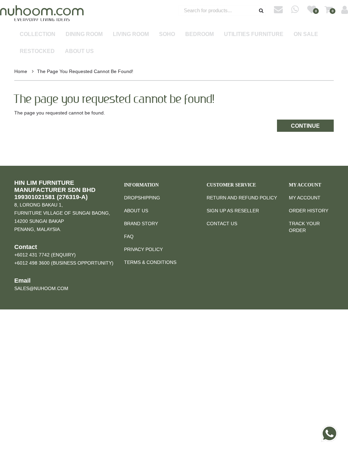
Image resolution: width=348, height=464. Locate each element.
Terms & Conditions (150, 262)
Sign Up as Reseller (233, 210)
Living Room (131, 34)
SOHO (167, 34)
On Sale (306, 34)
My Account (304, 197)
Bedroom (199, 34)
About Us (79, 51)
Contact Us (222, 223)
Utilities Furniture (253, 34)
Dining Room (84, 34)
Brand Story (141, 223)
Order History (308, 210)
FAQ (129, 236)
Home (20, 71)
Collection (37, 34)
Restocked (37, 51)
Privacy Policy (143, 249)
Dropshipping (142, 197)
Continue (305, 126)
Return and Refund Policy (242, 197)
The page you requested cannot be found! (85, 71)
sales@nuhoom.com (41, 288)
